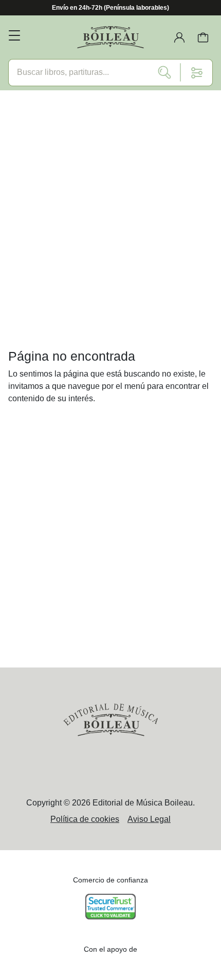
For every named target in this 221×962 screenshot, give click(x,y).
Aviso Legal (149, 819)
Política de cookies (84, 819)
